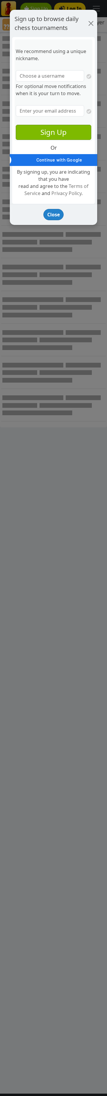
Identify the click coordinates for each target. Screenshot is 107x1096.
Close (53, 214)
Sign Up (53, 132)
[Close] (91, 23)
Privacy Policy (66, 193)
